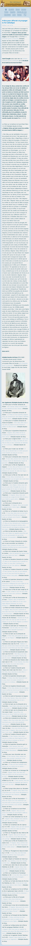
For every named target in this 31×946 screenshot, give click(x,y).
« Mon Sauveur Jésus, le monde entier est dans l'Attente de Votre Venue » (14, 408)
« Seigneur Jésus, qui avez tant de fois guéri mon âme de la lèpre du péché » (15, 828)
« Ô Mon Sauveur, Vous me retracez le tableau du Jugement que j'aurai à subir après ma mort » (15, 782)
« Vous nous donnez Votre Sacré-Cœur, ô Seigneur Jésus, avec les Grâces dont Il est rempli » (15, 730)
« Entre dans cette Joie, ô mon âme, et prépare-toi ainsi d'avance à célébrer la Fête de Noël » (14, 425)
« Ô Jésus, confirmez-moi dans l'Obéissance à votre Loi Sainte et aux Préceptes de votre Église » (13, 919)
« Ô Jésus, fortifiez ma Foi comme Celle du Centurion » (15, 892)
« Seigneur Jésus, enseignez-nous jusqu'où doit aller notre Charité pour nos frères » (14, 820)
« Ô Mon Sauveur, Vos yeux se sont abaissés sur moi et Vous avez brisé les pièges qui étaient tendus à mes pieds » (14, 573)
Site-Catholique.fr (15, 2)
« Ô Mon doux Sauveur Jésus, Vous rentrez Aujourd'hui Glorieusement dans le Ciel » (14, 699)
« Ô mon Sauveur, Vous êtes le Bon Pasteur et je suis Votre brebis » (15, 663)
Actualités (11, 9)
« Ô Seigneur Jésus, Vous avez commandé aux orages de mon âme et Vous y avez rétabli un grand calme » (15, 497)
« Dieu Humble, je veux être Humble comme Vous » (14, 862)
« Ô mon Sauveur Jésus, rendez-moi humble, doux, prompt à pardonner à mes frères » (14, 758)
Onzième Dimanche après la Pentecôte (14, 60)
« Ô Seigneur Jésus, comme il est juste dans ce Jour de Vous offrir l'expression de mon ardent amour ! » (15, 845)
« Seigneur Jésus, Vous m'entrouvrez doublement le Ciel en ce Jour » (12, 900)
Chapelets (12, 12)
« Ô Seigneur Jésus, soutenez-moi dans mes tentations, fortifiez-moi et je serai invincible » (15, 545)
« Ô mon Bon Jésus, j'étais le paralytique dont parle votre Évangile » (15, 876)
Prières (6, 12)
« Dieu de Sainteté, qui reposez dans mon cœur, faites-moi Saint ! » (15, 554)
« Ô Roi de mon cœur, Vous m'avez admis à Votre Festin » (14, 884)
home (6, 9)
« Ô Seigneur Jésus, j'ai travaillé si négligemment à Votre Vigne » (15, 506)
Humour (19, 15)
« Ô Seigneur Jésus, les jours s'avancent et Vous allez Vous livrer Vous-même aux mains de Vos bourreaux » (14, 612)
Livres (14, 15)
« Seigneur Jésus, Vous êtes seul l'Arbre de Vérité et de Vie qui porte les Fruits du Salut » (15, 774)
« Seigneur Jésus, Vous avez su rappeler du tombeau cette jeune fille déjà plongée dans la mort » (15, 931)
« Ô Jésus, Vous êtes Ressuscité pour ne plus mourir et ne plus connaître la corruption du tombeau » (14, 680)
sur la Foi (10, 25)
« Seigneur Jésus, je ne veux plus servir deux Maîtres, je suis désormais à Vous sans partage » (14, 837)
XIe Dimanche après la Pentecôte (14, 38)
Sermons (23, 9)
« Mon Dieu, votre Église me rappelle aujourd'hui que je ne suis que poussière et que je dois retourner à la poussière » (15, 534)
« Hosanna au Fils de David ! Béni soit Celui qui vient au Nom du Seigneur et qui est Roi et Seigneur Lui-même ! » (15, 621)
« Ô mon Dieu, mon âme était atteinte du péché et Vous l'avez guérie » (14, 854)
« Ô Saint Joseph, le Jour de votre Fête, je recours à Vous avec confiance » (14, 593)
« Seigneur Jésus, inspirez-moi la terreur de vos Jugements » (14, 938)
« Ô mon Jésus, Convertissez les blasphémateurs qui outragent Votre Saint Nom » (15, 479)
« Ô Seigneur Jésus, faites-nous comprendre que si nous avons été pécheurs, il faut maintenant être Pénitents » (15, 793)
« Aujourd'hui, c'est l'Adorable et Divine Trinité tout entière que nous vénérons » (14, 714)
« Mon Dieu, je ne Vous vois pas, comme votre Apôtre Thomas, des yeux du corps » (14, 656)
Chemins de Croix (22, 12)
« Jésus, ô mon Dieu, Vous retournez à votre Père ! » (14, 671)
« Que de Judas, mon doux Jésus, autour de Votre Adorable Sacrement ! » (14, 629)
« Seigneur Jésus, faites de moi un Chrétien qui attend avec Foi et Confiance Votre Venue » (13, 435)
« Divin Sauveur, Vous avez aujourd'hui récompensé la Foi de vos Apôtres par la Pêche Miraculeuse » (15, 748)
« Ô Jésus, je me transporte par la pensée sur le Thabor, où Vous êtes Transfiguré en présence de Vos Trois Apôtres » (15, 563)
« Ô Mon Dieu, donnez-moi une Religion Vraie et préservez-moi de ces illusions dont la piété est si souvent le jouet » (15, 690)
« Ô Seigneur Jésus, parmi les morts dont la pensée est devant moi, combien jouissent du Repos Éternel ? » (15, 909)
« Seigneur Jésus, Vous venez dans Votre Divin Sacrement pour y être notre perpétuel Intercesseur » (15, 722)
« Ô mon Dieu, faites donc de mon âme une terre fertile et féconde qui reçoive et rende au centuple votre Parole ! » (14, 515)
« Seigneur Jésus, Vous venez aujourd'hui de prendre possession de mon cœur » (14, 869)
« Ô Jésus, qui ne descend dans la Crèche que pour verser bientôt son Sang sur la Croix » (15, 451)
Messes (18, 9)
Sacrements (7, 15)
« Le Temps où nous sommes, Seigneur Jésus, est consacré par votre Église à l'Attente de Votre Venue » (15, 417)
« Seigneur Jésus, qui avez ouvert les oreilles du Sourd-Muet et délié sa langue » (14, 813)
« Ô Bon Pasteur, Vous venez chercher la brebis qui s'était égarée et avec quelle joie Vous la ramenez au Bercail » (14, 738)
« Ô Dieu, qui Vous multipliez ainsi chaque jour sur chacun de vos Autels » (14, 765)
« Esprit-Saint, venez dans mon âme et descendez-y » (15, 707)
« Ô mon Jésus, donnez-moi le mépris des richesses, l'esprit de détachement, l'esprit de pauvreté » (15, 461)
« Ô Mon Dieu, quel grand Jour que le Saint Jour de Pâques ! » (14, 637)
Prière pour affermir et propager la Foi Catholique (15, 21)
